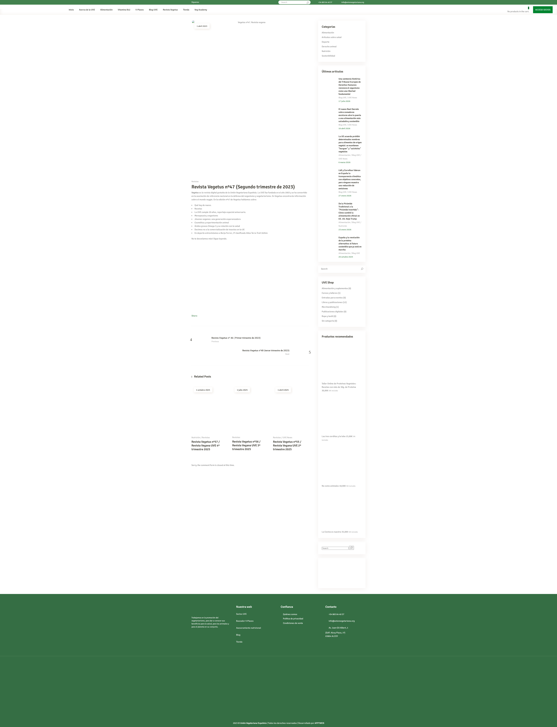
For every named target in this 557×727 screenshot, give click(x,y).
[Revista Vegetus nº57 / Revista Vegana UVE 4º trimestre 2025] (209, 409)
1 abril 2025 (283, 390)
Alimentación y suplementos (335, 288)
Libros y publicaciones (332, 302)
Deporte (325, 42)
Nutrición (195, 437)
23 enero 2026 (345, 229)
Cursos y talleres (329, 293)
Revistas (195, 181)
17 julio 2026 (344, 101)
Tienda (239, 641)
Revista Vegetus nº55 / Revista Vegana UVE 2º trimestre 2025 (287, 445)
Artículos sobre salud (331, 37)
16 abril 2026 (344, 128)
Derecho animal (329, 46)
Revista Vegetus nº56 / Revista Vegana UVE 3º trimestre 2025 (246, 445)
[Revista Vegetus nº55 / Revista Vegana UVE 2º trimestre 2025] (291, 409)
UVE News (287, 437)
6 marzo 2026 (344, 162)
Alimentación (328, 32)
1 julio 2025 (242, 390)
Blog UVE (342, 97)
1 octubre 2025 (203, 390)
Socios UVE (241, 614)
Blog (238, 635)
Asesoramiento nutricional (248, 628)
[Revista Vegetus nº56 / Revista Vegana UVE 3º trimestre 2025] (250, 409)
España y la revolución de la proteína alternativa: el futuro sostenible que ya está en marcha (350, 243)
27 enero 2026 (345, 195)
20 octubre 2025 (346, 257)
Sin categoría (328, 321)
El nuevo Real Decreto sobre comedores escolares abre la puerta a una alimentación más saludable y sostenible (350, 115)
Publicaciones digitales (332, 311)
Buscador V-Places (245, 621)
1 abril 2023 (202, 26)
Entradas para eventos (332, 297)
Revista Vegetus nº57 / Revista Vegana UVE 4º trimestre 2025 (205, 445)
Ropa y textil (327, 316)
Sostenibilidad (328, 55)
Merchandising (329, 307)
